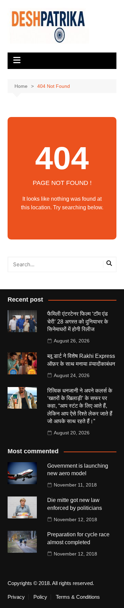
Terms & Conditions (78, 597)
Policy (40, 597)
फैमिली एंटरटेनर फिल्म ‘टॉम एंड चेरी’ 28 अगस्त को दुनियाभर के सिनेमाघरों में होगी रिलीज (77, 321)
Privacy (16, 597)
